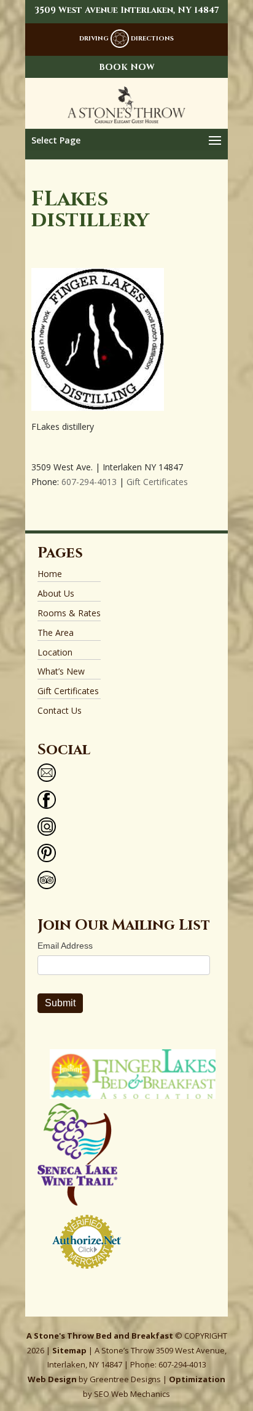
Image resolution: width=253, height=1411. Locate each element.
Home (49, 573)
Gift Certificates (157, 482)
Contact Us (59, 710)
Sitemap (69, 1350)
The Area (55, 632)
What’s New (61, 671)
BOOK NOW (127, 67)
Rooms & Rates (69, 613)
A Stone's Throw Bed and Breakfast (99, 1335)
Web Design (52, 1379)
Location (54, 652)
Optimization (197, 1379)
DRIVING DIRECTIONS (126, 38)
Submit (60, 1003)
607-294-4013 (89, 482)
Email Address (65, 945)
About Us (55, 593)
